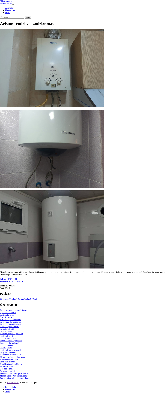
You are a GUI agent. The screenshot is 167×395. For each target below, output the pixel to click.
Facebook (13, 299)
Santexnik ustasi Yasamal (10, 350)
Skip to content (6, 1)
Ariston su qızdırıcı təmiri (10, 319)
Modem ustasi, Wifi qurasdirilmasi (14, 376)
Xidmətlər (9, 8)
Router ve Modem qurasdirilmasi (13, 310)
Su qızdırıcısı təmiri (8, 352)
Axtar (28, 17)
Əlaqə (7, 12)
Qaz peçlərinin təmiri (8, 338)
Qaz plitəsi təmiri (7, 345)
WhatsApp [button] (4, 299)
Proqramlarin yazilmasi (9, 343)
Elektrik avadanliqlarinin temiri (12, 357)
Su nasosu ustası (6, 366)
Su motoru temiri (7, 329)
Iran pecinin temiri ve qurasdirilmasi (14, 378)
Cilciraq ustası (6, 348)
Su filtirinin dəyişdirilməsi (10, 322)
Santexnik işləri (6, 336)
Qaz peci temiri (6, 369)
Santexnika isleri (7, 315)
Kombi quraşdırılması (9, 359)
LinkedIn (28, 299)
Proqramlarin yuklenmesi (10, 324)
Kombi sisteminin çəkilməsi (11, 334)
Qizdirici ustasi (6, 317)
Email (34, 299)
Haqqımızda (10, 10)
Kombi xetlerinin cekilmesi (11, 364)
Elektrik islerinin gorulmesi (11, 341)
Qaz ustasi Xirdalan (8, 312)
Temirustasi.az (6, 3)
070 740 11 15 (10, 279)
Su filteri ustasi (6, 331)
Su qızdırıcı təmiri (7, 371)
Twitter (20, 299)
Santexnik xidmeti (7, 362)
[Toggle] (13, 4)
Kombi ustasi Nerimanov (10, 355)
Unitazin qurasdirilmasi (9, 327)
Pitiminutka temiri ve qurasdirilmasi (14, 373)
